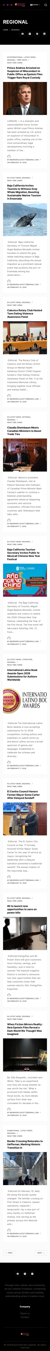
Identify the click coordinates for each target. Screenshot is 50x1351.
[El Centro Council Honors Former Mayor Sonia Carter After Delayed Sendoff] (25, 819)
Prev (10, 1253)
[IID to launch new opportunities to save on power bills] (25, 933)
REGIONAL (11, 60)
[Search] (46, 5)
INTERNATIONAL (16, 57)
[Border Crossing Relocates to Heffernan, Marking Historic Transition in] (25, 1168)
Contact (25, 1317)
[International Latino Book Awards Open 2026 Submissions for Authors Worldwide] (25, 700)
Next (40, 1253)
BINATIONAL (14, 1131)
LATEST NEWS (30, 57)
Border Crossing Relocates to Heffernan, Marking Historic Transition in (25, 1144)
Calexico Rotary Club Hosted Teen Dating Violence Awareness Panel (24, 313)
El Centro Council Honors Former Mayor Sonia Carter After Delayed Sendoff (23, 794)
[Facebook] (4, 5)
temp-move (22, 60)
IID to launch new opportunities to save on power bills (22, 909)
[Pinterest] (37, 34)
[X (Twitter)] (7, 5)
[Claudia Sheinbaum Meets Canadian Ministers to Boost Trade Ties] (25, 455)
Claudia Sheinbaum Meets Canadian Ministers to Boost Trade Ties (24, 431)
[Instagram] (11, 5)
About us (25, 1313)
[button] (35, 5)
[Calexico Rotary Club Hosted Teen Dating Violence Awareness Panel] (25, 337)
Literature (27, 659)
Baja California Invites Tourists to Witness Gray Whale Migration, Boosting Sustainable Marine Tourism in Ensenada (24, 192)
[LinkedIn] (44, 34)
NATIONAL (26, 417)
